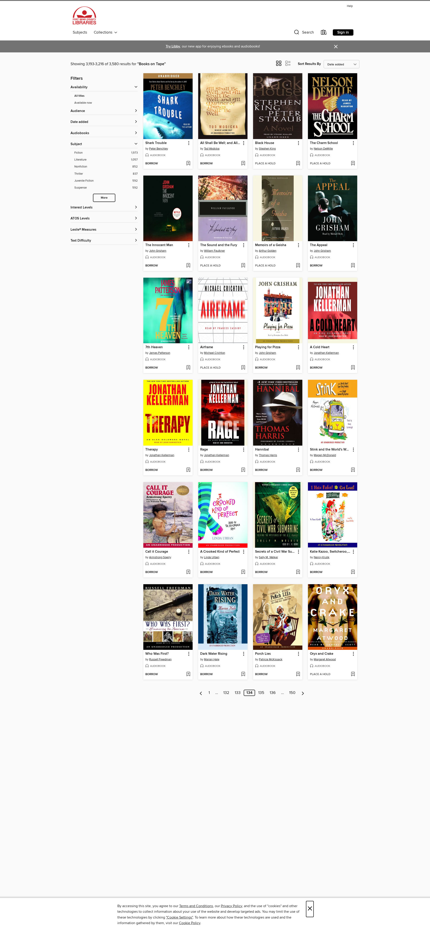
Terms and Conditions (196, 906)
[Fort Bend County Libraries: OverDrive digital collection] (84, 15)
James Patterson (159, 353)
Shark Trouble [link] (156, 143)
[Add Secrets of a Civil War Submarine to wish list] (298, 572)
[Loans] (324, 33)
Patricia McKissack (270, 659)
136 (273, 692)
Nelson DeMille (323, 148)
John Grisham (157, 251)
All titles (79, 96)
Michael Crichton (214, 353)
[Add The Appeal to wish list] (353, 266)
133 (238, 692)
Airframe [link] (206, 347)
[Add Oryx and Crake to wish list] (353, 674)
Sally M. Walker (268, 557)
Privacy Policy (231, 906)
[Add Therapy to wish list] (188, 470)
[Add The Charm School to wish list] (353, 164)
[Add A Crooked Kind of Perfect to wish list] (243, 572)
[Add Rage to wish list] (243, 470)
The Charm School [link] (324, 143)
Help (350, 6)
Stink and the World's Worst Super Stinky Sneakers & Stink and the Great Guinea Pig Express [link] (330, 450)
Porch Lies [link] (263, 654)
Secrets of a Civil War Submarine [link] (275, 552)
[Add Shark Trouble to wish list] (188, 164)
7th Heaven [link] (154, 347)
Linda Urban (211, 557)
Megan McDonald (325, 455)
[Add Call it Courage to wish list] (188, 572)
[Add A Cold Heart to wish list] (353, 368)
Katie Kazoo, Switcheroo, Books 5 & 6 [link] (330, 552)
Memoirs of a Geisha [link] (270, 245)
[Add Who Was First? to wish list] (188, 674)
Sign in (343, 32)
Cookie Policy (189, 923)
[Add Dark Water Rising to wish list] (243, 674)
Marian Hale (211, 659)
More (104, 198)
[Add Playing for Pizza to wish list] (298, 368)
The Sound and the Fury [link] (218, 245)
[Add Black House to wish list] (298, 164)
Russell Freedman (160, 659)
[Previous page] (201, 693)
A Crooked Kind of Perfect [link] (220, 552)
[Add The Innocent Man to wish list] (188, 266)
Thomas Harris (268, 455)
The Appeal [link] (318, 245)
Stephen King (267, 148)
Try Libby (173, 46)
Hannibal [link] (262, 450)
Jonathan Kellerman (326, 353)
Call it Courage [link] (156, 552)
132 (226, 692)
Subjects (80, 32)
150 (292, 692)
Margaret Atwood (325, 659)
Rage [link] (204, 450)
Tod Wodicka (211, 148)
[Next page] (303, 693)
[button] (303, 33)
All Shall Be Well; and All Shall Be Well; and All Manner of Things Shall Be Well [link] (220, 143)
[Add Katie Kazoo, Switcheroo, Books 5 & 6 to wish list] (353, 572)
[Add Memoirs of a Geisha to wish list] (298, 266)
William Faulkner (214, 251)
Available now (83, 103)
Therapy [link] (151, 450)
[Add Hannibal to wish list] (298, 470)
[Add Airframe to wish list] (243, 368)
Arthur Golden (267, 251)
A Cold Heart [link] (319, 347)
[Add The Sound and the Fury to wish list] (243, 266)
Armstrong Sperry (160, 557)
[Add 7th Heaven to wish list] (188, 368)
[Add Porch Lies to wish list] (298, 674)
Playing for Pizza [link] (267, 347)
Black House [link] (264, 143)
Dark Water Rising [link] (213, 654)
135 (261, 692)
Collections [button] (104, 32)
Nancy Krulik (321, 557)
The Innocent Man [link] (159, 245)
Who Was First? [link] (157, 654)
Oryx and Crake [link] (321, 654)
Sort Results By (309, 64)
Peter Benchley (158, 148)
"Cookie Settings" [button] (179, 917)
